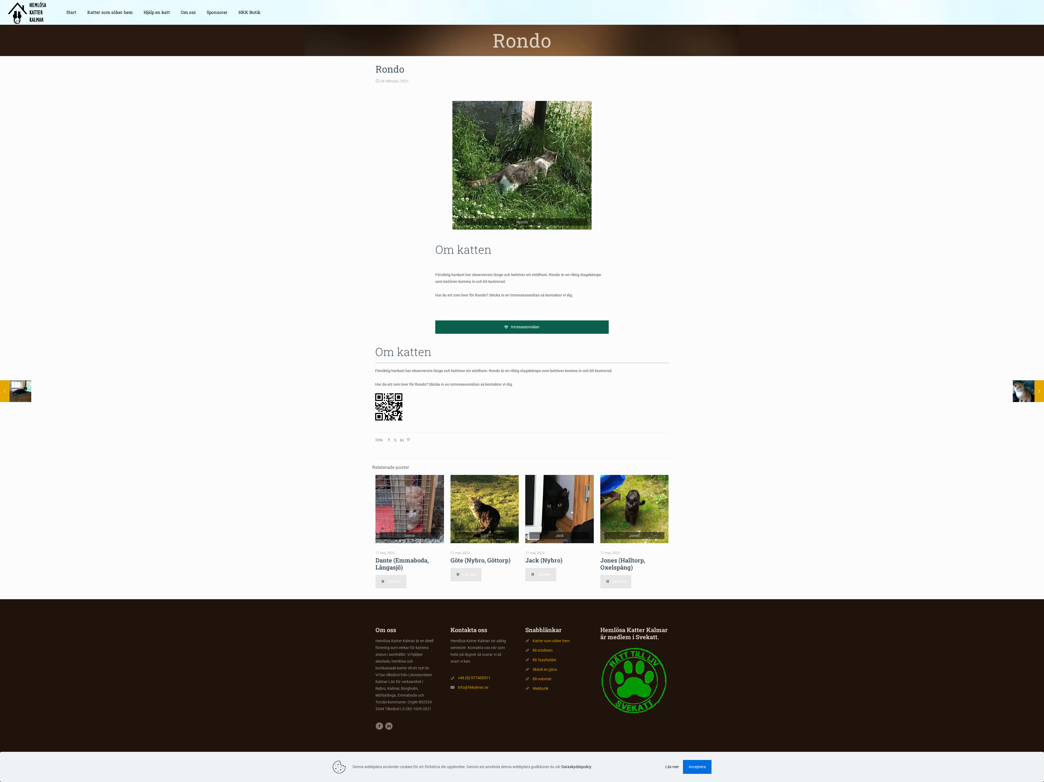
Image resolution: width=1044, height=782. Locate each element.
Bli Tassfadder (545, 660)
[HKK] (29, 12)
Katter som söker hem (551, 641)
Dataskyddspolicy (576, 767)
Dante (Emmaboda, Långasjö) (402, 563)
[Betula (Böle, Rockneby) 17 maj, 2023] (1028, 391)
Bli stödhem (542, 650)
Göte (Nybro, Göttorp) (480, 560)
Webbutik (540, 688)
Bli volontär (542, 679)
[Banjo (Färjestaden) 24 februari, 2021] (15, 391)
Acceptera (697, 767)
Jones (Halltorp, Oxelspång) (622, 563)
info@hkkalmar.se (473, 687)
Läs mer (672, 767)
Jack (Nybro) (544, 560)
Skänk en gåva (545, 669)
